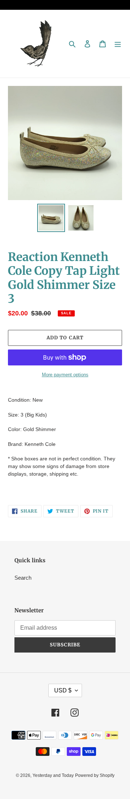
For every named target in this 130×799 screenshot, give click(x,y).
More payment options (65, 374)
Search (22, 578)
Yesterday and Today (53, 775)
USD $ (63, 690)
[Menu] (117, 43)
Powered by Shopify (94, 775)
